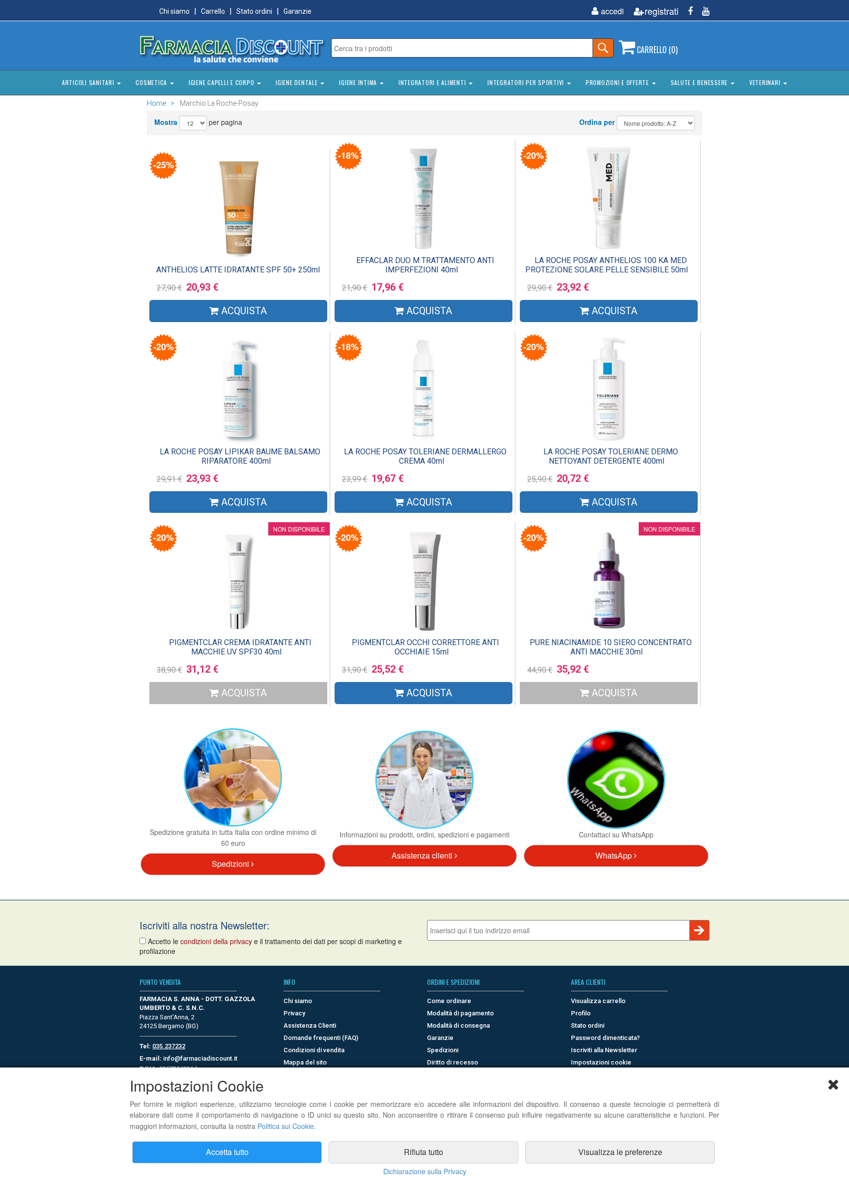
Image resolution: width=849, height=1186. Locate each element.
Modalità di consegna (458, 1025)
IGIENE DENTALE (297, 82)
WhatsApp (614, 855)
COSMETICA (152, 82)
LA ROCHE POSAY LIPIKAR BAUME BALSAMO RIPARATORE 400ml (240, 456)
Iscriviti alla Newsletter (604, 1050)
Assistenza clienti (423, 855)
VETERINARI (765, 82)
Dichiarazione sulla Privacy (424, 1171)
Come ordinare (449, 1001)
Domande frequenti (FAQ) (320, 1037)
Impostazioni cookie (601, 1062)
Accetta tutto (227, 1151)
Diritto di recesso (452, 1062)
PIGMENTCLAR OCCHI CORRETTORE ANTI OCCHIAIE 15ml (425, 647)
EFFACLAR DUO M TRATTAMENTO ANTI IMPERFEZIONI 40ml (425, 265)
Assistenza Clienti (309, 1025)
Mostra (165, 122)
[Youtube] (702, 11)
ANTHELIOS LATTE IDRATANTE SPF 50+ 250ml (238, 269)
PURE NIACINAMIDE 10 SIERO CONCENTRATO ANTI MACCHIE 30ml (611, 647)
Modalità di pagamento (460, 1013)
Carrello (213, 11)
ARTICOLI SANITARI (89, 82)
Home (156, 103)
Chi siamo (174, 11)
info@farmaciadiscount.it (200, 1058)
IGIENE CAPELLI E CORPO (222, 82)
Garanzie (297, 11)
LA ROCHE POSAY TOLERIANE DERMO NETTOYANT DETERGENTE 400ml (610, 456)
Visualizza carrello (598, 1001)
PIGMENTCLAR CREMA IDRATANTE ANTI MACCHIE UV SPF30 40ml (240, 647)
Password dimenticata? (605, 1037)
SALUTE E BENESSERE (700, 82)
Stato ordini (254, 11)
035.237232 (168, 1046)
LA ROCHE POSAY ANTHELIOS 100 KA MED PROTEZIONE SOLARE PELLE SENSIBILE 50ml (606, 265)
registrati (662, 11)
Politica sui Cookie (285, 1126)
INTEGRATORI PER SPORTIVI (526, 82)
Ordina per (597, 122)
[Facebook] (686, 11)
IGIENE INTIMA (359, 82)
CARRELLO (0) (656, 50)
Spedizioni (231, 863)
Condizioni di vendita (313, 1050)
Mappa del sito (305, 1062)
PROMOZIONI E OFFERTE (618, 82)
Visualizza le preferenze (620, 1151)
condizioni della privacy (216, 941)
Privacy (294, 1013)
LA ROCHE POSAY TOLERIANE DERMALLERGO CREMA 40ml (425, 456)
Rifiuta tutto (423, 1151)
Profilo (581, 1013)
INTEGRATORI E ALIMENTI (433, 82)
